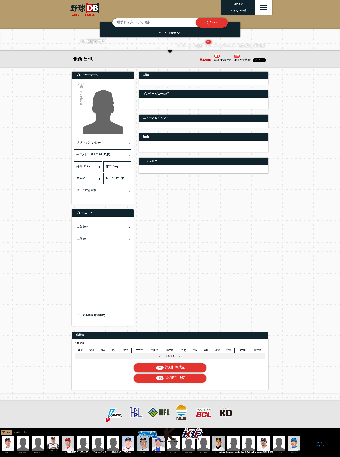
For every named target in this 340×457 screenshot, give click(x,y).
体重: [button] (112, 166)
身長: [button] (83, 166)
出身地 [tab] (17, 432)
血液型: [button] (82, 178)
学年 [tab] (8, 432)
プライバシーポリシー (97, 452)
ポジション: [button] (88, 142)
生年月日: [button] (93, 154)
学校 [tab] (26, 432)
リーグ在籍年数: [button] (88, 190)
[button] (102, 315)
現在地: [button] (82, 226)
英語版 (127, 452)
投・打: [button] (115, 178)
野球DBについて (75, 452)
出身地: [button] (81, 238)
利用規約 (116, 452)
